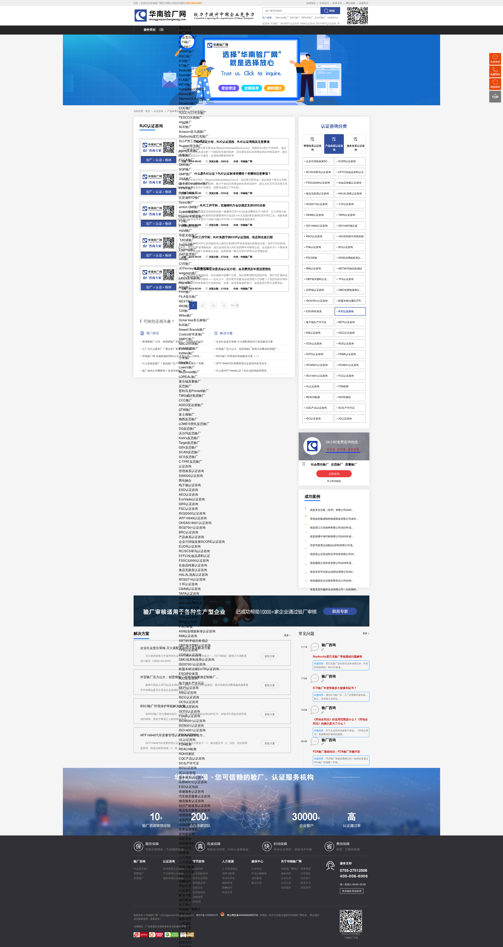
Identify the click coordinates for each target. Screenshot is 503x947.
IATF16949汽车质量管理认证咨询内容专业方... (172, 735)
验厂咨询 (185, 32)
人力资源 (185, 857)
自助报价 (311, 3)
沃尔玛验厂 (320, 17)
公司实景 (185, 928)
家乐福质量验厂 (190, 381)
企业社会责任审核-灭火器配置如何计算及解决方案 (175, 648)
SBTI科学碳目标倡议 (193, 640)
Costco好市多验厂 (191, 334)
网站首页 (185, 28)
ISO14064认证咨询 (192, 598)
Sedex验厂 (186, 70)
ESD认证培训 (188, 786)
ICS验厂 (275, 23)
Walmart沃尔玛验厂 (192, 98)
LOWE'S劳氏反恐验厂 (194, 423)
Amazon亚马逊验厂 (192, 131)
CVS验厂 (185, 263)
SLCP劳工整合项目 (192, 141)
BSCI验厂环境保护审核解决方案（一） (167, 706)
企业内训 (185, 819)
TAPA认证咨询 (189, 593)
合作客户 (185, 933)
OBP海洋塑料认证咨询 (195, 645)
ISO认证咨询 (188, 768)
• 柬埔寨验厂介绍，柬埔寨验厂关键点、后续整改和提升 (172, 341)
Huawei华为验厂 (190, 145)
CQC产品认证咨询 (192, 758)
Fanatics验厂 (188, 103)
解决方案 (185, 895)
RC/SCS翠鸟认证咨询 (194, 551)
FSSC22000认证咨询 (194, 560)
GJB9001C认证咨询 (193, 782)
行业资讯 (185, 890)
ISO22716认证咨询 (192, 579)
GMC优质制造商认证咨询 (196, 659)
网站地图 (350, 3)
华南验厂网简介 (190, 909)
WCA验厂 (186, 84)
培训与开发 (187, 871)
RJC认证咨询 (188, 678)
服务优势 (185, 918)
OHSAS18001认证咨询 (195, 522)
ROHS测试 (186, 753)
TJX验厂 (184, 310)
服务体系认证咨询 (191, 777)
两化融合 (185, 480)
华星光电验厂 (188, 235)
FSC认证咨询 (188, 508)
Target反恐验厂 (189, 442)
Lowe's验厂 (187, 367)
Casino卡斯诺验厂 (192, 216)
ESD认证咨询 (188, 489)
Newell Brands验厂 (192, 329)
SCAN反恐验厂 (189, 452)
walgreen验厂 (188, 273)
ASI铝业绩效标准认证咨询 (197, 631)
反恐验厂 (185, 386)
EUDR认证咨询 (190, 546)
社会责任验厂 (188, 37)
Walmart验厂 (282, 17)
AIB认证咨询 (187, 692)
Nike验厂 (185, 362)
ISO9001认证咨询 (289, 23)
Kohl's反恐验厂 (189, 438)
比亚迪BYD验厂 (190, 197)
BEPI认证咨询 (189, 687)
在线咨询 (324, 3)
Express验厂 (187, 249)
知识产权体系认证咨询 (194, 805)
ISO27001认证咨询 (192, 527)
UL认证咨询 (187, 739)
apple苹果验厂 (189, 150)
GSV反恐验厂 (188, 447)
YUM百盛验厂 (188, 348)
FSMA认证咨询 (189, 716)
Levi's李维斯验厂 (191, 277)
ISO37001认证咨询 (192, 664)
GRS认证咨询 (188, 504)
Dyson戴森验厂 (189, 211)
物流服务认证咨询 (191, 801)
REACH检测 (187, 749)
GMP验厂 (185, 174)
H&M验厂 (185, 230)
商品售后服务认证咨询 (194, 810)
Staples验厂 (187, 244)
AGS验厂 (185, 287)
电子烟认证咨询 (190, 485)
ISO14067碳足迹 (190, 603)
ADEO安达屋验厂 (191, 405)
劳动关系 (185, 885)
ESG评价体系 (188, 673)
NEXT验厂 (186, 301)
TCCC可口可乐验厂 (193, 112)
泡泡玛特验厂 (188, 192)
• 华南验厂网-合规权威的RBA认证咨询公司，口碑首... (171, 356)
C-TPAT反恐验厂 (190, 461)
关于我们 (185, 904)
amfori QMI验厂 (189, 207)
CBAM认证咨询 (190, 588)
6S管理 (184, 852)
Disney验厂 (187, 94)
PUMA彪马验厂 (190, 225)
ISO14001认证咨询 (326, 23)
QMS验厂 (185, 164)
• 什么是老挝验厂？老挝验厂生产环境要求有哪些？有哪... (173, 363)
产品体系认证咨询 (191, 537)
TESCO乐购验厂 (190, 117)
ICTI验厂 (185, 42)
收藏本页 (363, 3)
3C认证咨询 (187, 772)
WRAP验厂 (307, 17)
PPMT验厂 (186, 188)
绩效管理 (185, 876)
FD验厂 (184, 221)
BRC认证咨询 (188, 532)
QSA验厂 (185, 178)
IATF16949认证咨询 (193, 518)
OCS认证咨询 (188, 702)
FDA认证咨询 (188, 617)
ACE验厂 (185, 127)
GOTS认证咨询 (189, 711)
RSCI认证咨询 (189, 607)
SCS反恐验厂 (188, 456)
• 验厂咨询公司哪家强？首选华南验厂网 (163, 370)
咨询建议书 (187, 834)
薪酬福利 (185, 881)
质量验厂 (185, 155)
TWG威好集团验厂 (192, 395)
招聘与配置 (187, 867)
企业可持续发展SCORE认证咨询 (202, 541)
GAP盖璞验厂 (188, 254)
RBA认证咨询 (307, 23)
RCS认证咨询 (188, 706)
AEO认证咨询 (188, 494)
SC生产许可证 (189, 763)
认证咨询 (185, 466)
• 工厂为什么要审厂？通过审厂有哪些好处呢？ (166, 349)
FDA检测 (185, 744)
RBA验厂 (185, 46)
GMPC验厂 (187, 339)
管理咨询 (185, 815)
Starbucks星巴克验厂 (193, 136)
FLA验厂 (185, 79)
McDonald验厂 (189, 372)
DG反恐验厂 (187, 428)
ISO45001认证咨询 (192, 720)
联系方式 (337, 3)
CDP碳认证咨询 (190, 654)
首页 (147, 111)
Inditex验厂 (186, 353)
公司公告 (185, 937)
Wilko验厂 (186, 315)
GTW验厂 (185, 409)
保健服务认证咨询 (191, 791)
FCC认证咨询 (188, 735)
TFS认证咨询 (188, 650)
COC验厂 (185, 108)
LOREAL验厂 (188, 376)
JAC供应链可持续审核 (194, 612)
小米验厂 (185, 357)
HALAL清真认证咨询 (193, 574)
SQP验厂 (185, 169)
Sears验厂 (186, 75)
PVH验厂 (185, 291)
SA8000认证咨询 (191, 475)
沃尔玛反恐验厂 (190, 433)
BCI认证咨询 (188, 621)
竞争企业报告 (188, 829)
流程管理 (185, 848)
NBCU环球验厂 (190, 343)
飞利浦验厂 (187, 240)
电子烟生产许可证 (191, 683)
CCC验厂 (185, 400)
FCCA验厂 (186, 160)
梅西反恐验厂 (188, 419)
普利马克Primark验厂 (193, 390)
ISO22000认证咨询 (192, 513)
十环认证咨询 (188, 584)
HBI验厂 (184, 258)
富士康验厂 (187, 414)
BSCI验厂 (295, 17)
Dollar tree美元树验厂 (194, 320)
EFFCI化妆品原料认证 (194, 555)
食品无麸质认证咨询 (193, 570)
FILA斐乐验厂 (188, 296)
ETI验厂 (184, 65)
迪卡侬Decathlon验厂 (194, 183)
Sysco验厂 (186, 202)
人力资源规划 (188, 862)
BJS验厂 (185, 324)
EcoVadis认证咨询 (192, 499)
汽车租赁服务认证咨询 (194, 796)
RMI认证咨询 (188, 636)
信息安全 (185, 838)
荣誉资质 (185, 914)
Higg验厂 (185, 122)
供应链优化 (187, 843)
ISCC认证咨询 (189, 697)
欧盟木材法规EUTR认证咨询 (199, 669)
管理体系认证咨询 (191, 471)
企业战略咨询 (188, 824)
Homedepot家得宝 (192, 89)
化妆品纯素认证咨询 (193, 565)
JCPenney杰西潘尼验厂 (195, 268)
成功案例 (185, 900)
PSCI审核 (186, 626)
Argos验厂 (186, 282)
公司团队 (185, 923)
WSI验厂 (185, 306)
